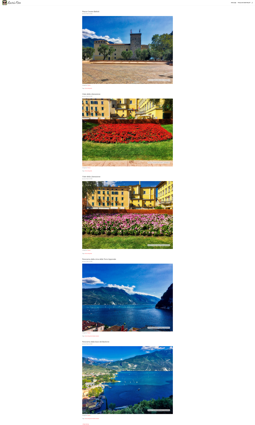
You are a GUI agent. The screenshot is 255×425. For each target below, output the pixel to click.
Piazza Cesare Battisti (90, 12)
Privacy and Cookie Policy (243, 2)
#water (97, 336)
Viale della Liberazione (91, 94)
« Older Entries (85, 424)
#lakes (93, 336)
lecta (84, 13)
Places (89, 85)
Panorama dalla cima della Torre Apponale (99, 259)
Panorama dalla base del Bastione (95, 342)
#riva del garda (88, 88)
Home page (233, 2)
